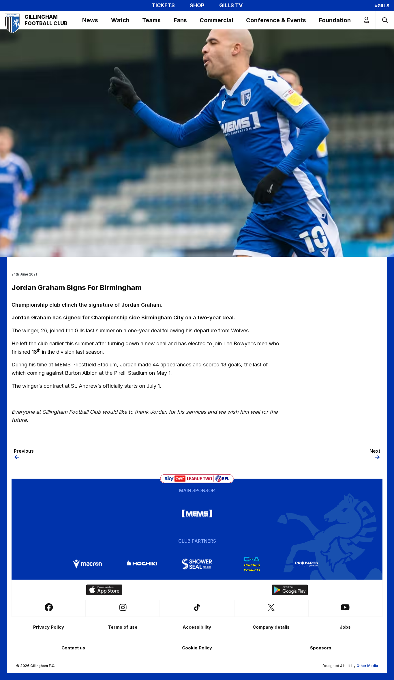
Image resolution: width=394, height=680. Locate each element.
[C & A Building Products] (252, 564)
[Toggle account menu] (366, 20)
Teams (151, 20)
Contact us (73, 648)
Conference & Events (276, 20)
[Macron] (87, 564)
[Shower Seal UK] (197, 564)
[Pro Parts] (306, 564)
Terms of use (123, 627)
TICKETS (163, 5)
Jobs (345, 627)
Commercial (216, 20)
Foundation (335, 20)
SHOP (197, 5)
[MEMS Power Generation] (197, 513)
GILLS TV (231, 5)
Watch (120, 20)
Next (374, 451)
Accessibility (197, 627)
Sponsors (320, 648)
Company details (271, 627)
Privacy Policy (48, 627)
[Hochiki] (142, 564)
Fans (180, 20)
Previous (24, 451)
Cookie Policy (197, 648)
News (90, 20)
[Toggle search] (385, 20)
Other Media (367, 666)
